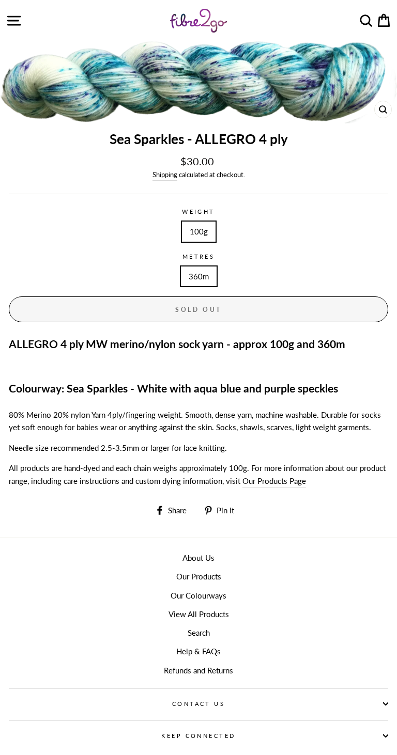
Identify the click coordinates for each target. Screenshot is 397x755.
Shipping (164, 174)
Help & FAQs (198, 651)
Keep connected (198, 735)
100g (199, 231)
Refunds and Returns (198, 670)
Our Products (198, 576)
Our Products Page (274, 480)
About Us (198, 557)
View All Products (199, 614)
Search (199, 632)
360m (199, 276)
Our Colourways (198, 595)
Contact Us (198, 703)
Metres (198, 256)
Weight (198, 211)
